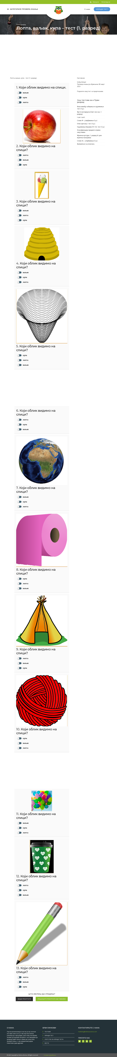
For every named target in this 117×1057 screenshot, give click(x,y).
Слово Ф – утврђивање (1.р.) (87, 120)
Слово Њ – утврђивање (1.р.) (87, 141)
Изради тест (49, 1035)
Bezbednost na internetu (85, 144)
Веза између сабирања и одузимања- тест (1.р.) (90, 108)
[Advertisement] (58, 48)
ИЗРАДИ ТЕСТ (102, 9)
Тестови (48, 1032)
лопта (25, 102)
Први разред (21, 25)
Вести (47, 1043)
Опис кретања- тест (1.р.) (86, 124)
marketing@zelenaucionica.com (87, 1032)
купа (24, 97)
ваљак (25, 92)
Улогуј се (96, 2)
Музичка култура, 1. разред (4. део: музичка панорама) (89, 136)
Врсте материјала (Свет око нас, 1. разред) (89, 113)
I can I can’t (81, 117)
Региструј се (105, 2)
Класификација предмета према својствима (88, 131)
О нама (87, 9)
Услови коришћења (50, 1055)
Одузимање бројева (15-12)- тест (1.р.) (90, 127)
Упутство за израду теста (54, 1039)
